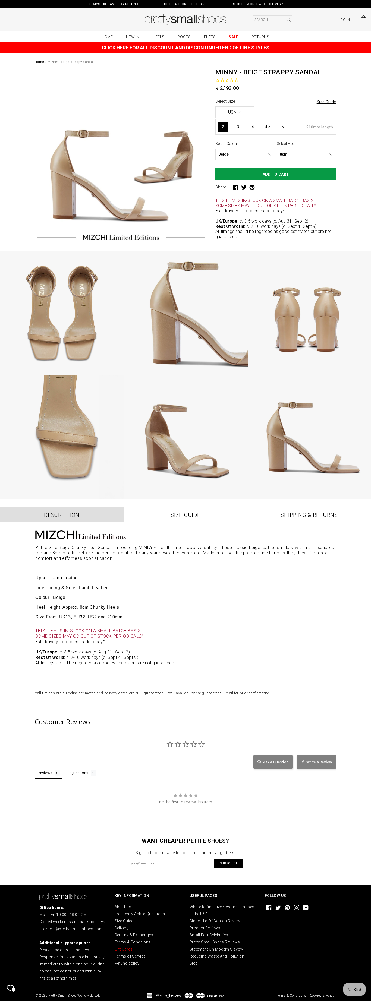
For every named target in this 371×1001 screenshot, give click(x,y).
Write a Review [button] (319, 761)
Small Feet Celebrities (209, 935)
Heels (158, 37)
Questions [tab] (79, 772)
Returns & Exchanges (134, 935)
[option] (121, 155)
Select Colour (226, 143)
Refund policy (127, 963)
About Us (123, 907)
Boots (184, 37)
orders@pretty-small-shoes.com (73, 929)
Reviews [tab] (44, 772)
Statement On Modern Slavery (216, 949)
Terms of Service (130, 956)
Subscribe (229, 863)
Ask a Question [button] (275, 761)
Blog (194, 963)
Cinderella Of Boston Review (215, 921)
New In (133, 37)
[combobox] (272, 19)
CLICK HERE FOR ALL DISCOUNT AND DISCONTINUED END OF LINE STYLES (185, 47)
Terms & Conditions (133, 942)
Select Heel (286, 143)
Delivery (122, 928)
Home (107, 37)
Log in (344, 20)
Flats (210, 37)
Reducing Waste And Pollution (217, 956)
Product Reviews (205, 928)
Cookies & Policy (322, 995)
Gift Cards (124, 949)
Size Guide (124, 921)
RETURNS (260, 37)
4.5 (268, 127)
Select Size (225, 101)
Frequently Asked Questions (140, 914)
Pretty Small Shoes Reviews (215, 942)
